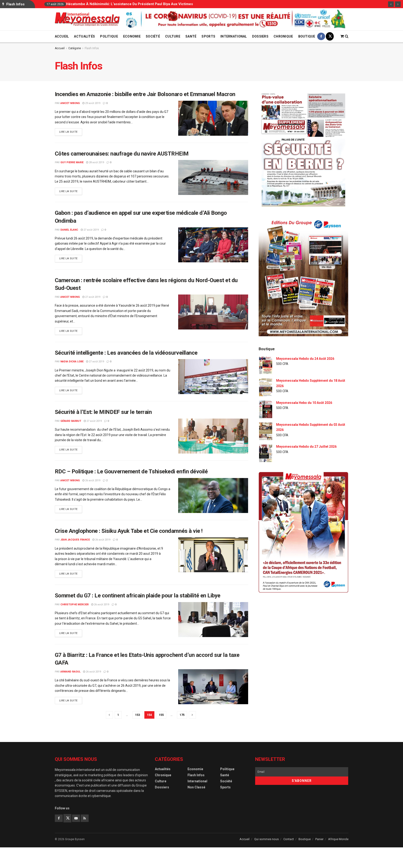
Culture (172, 36)
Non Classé (196, 787)
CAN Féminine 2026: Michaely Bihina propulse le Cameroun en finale (157, 4)
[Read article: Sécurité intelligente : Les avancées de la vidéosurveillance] (213, 376)
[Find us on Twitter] (330, 36)
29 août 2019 (92, 103)
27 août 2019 (91, 229)
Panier (319, 839)
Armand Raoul (70, 671)
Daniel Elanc (69, 229)
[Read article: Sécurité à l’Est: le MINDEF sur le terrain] (213, 436)
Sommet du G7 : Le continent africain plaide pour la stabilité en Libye (137, 595)
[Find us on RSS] (85, 818)
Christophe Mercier (74, 604)
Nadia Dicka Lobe (71, 361)
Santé (190, 36)
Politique (109, 36)
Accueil (62, 36)
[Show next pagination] (192, 715)
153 (137, 715)
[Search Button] (346, 36)
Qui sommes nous (266, 839)
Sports (208, 36)
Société (153, 36)
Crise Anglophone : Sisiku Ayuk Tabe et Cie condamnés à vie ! (129, 531)
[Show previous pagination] (109, 715)
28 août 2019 (96, 162)
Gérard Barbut (70, 421)
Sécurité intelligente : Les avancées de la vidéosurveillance (126, 353)
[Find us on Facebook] (321, 36)
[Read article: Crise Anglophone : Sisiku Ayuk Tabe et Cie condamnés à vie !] (213, 554)
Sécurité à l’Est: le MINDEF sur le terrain (103, 412)
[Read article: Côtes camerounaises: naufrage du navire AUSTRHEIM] (213, 177)
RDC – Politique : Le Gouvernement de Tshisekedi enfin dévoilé (131, 471)
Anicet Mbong (70, 103)
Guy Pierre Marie (71, 162)
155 (161, 715)
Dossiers (260, 36)
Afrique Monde (338, 839)
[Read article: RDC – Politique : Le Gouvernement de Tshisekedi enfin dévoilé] (213, 495)
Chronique (283, 36)
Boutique (306, 36)
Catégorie (74, 48)
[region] (237, 19)
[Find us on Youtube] (76, 818)
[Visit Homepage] (87, 19)
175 (182, 715)
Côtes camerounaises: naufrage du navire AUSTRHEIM (122, 153)
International (233, 36)
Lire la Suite (70, 131)
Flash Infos (92, 48)
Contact (288, 839)
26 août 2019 (92, 480)
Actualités (84, 36)
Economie (132, 36)
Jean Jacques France (75, 539)
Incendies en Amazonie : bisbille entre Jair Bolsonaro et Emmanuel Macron (145, 94)
